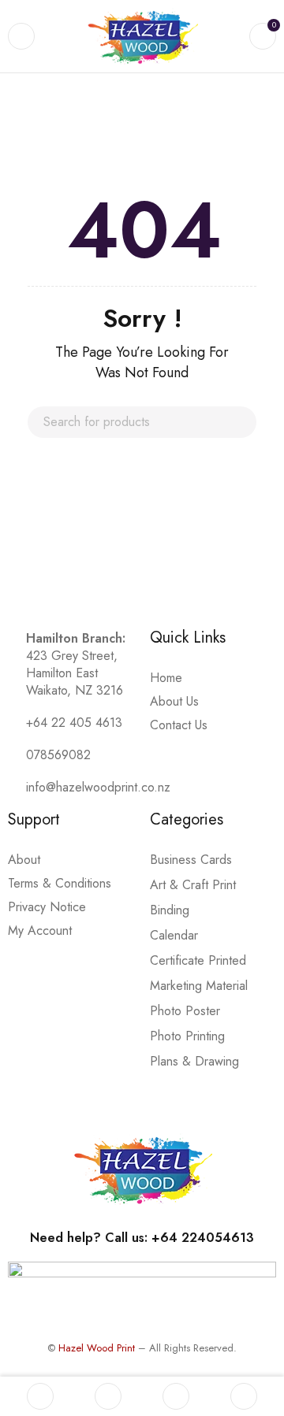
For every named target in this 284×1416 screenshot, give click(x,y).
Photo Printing (187, 1036)
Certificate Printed (198, 960)
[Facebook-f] (20, 537)
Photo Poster (185, 1011)
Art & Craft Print (193, 885)
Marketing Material (199, 986)
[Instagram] (53, 537)
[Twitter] (86, 537)
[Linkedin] (120, 537)
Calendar (174, 935)
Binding (169, 910)
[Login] (243, 1396)
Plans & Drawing (194, 1061)
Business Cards (191, 860)
